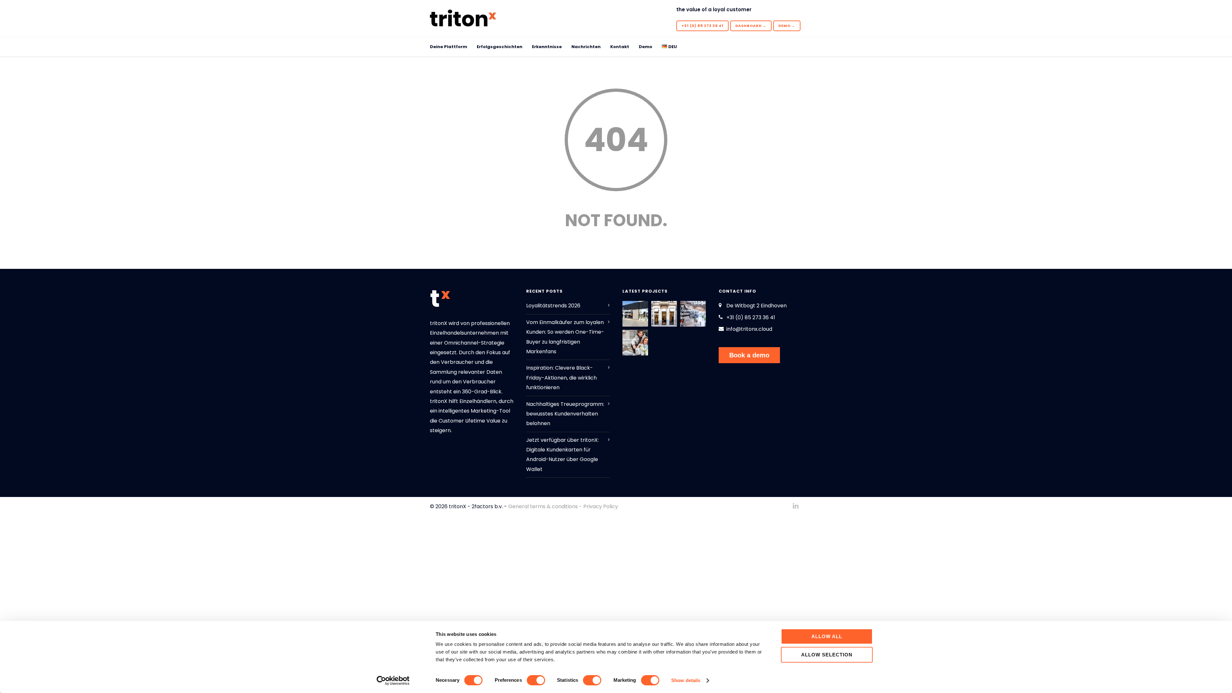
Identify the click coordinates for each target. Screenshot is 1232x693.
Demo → (786, 25)
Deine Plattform (448, 47)
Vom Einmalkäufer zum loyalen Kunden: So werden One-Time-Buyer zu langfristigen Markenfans (565, 337)
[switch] (536, 680)
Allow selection (826, 654)
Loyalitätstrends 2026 (553, 305)
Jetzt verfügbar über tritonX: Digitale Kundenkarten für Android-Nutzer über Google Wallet (562, 454)
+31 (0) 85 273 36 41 (702, 25)
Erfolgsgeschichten (499, 47)
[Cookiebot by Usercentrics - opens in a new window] (393, 680)
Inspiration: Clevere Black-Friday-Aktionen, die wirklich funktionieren (561, 377)
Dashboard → (750, 25)
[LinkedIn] (795, 506)
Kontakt (619, 47)
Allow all (826, 636)
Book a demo (749, 355)
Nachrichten (586, 47)
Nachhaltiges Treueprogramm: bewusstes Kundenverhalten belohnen (565, 413)
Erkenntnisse (547, 47)
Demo (645, 47)
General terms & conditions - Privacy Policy (563, 506)
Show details (685, 680)
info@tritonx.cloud (749, 329)
